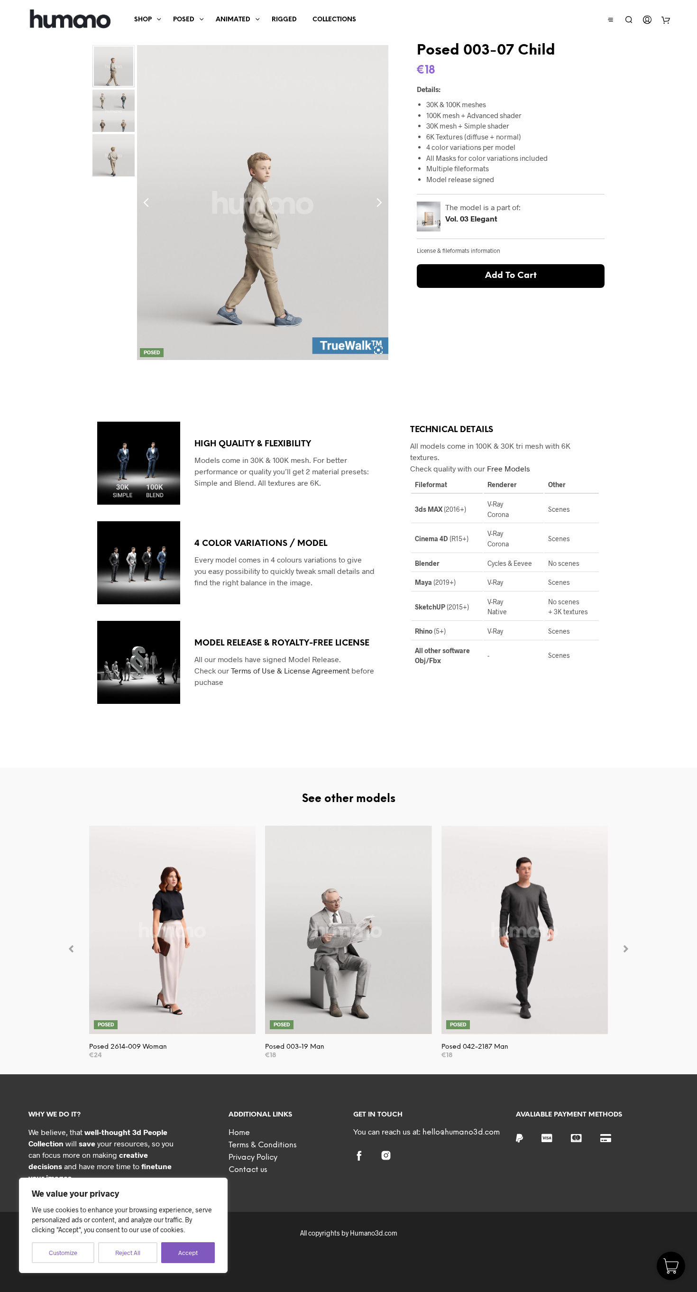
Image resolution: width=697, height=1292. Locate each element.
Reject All (127, 1252)
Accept (188, 1252)
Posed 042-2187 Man (474, 1047)
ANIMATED (233, 20)
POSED (183, 20)
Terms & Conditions (263, 1145)
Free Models (508, 468)
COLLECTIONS (334, 20)
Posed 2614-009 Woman (128, 1047)
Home (239, 1133)
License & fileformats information (458, 250)
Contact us (248, 1170)
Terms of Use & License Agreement (290, 670)
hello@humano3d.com (461, 1132)
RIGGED (284, 20)
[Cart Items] (665, 20)
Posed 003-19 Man (294, 1047)
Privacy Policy (253, 1158)
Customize (63, 1252)
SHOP (143, 20)
